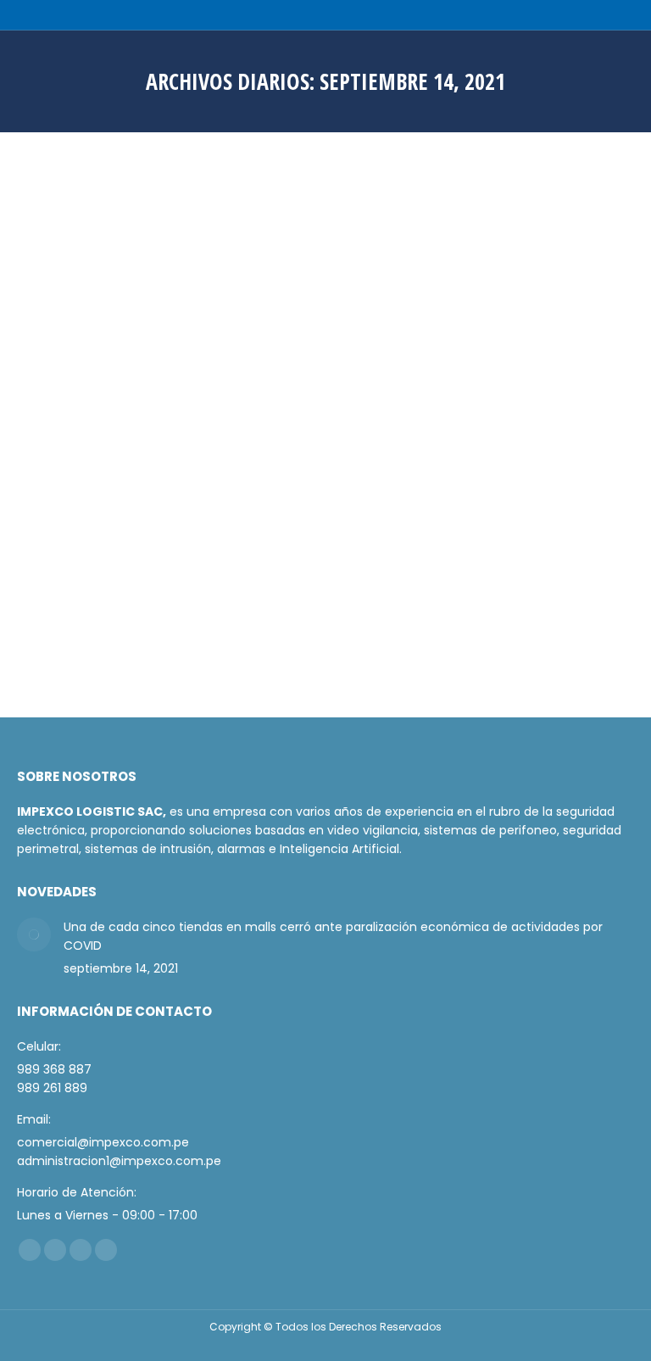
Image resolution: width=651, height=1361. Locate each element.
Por (154, 539)
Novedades (68, 539)
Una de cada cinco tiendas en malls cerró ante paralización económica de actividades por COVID (299, 505)
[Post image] (34, 934)
